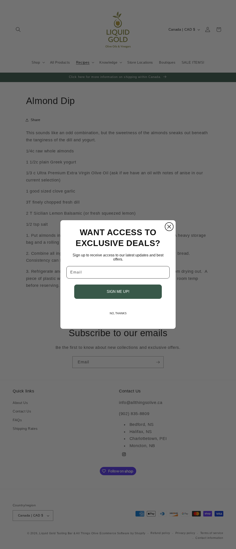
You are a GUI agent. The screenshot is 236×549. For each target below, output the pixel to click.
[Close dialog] (169, 227)
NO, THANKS (118, 313)
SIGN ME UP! (118, 292)
